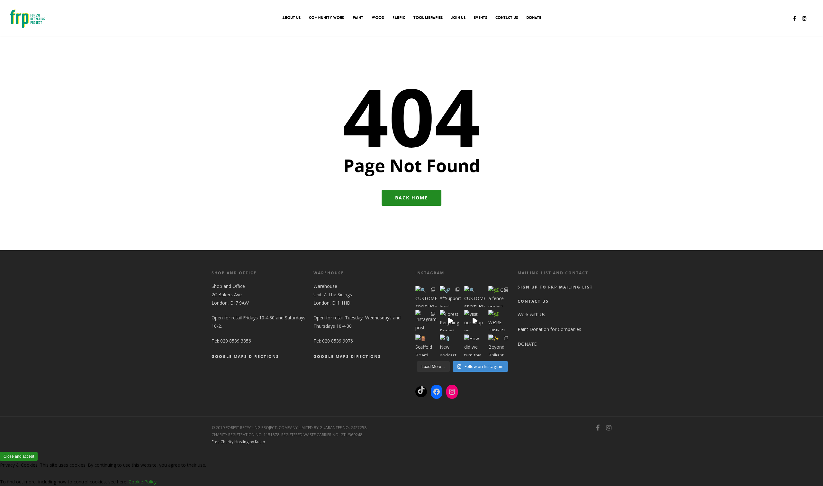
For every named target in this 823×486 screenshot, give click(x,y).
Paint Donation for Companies (549, 329)
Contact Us (506, 17)
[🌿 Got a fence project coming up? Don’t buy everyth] (499, 296)
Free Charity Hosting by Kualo (238, 442)
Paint (358, 17)
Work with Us (531, 314)
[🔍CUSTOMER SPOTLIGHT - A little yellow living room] (474, 296)
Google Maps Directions (245, 356)
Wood (378, 17)
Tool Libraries (428, 17)
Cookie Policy (143, 482)
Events (480, 17)
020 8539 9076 (337, 341)
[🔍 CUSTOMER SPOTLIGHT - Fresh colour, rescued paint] (426, 296)
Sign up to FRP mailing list (555, 287)
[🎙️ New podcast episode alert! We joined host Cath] (450, 345)
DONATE (533, 17)
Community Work (326, 17)
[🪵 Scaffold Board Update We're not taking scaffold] (426, 345)
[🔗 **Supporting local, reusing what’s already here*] (450, 296)
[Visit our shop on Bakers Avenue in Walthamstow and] (474, 320)
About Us (291, 17)
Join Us (458, 17)
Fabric (399, 17)
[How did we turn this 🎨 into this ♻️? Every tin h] (474, 345)
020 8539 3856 (235, 341)
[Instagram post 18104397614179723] (426, 320)
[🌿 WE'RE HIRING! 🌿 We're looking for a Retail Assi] (499, 320)
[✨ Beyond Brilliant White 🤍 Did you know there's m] (499, 345)
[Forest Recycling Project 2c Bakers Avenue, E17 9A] (450, 320)
